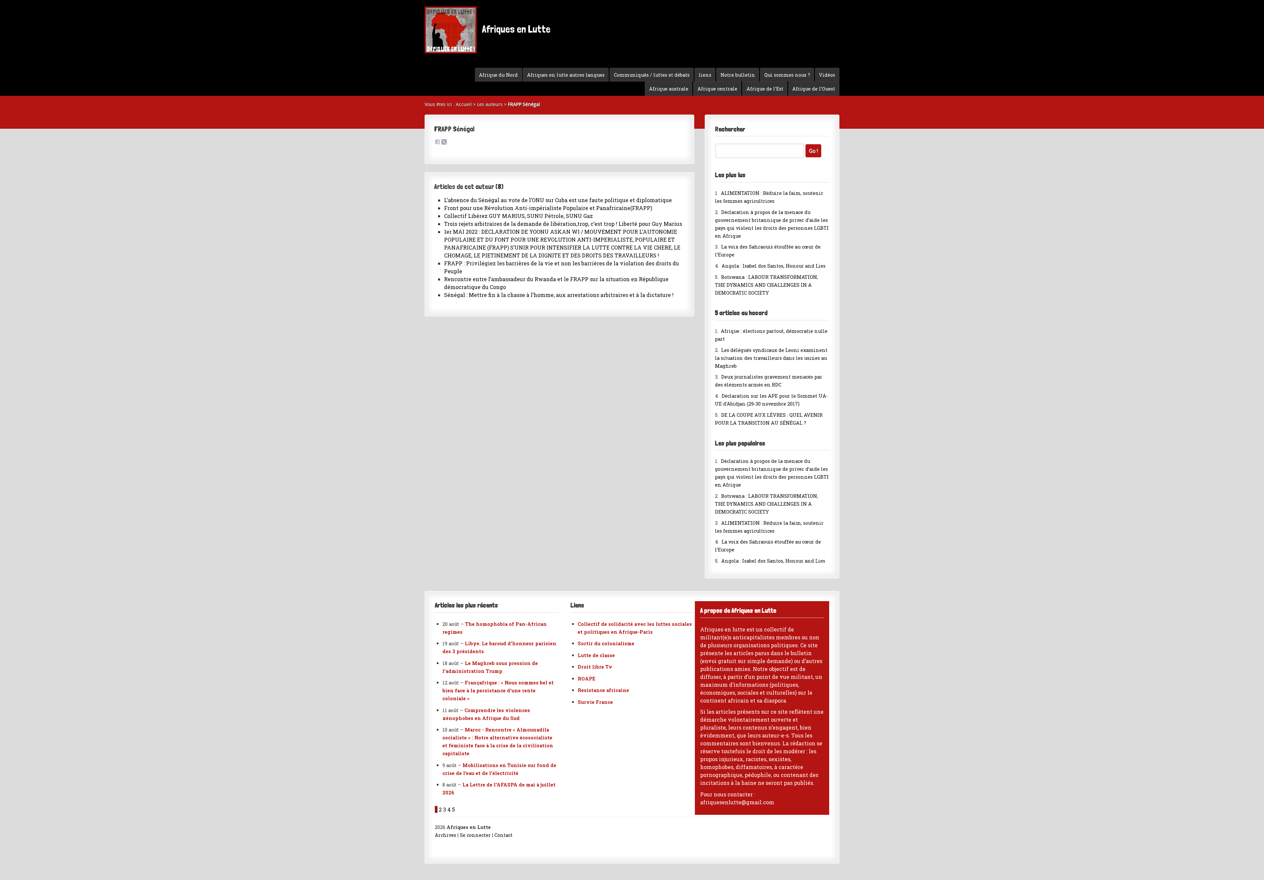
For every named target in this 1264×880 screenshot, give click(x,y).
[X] (444, 142)
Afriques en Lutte (515, 29)
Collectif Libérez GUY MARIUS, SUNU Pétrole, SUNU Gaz (518, 215)
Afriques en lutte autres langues (566, 75)
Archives (445, 835)
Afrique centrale (717, 89)
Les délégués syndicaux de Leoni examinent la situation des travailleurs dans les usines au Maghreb (771, 358)
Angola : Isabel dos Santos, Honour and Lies (774, 266)
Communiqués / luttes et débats (652, 75)
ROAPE (586, 679)
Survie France (595, 702)
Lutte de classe (596, 655)
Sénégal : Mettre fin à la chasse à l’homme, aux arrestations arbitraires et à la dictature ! (558, 294)
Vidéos (827, 75)
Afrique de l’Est (765, 89)
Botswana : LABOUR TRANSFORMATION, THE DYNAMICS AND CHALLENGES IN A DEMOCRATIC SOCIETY (766, 285)
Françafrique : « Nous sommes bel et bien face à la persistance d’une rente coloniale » (498, 691)
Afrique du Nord (498, 75)
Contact (503, 835)
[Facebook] (437, 142)
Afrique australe (668, 89)
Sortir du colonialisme (606, 643)
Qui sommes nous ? (787, 75)
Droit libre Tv (595, 667)
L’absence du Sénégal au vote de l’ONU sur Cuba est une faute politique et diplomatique (558, 200)
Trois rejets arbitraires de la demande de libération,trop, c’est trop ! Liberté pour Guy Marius (563, 223)
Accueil (464, 104)
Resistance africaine (603, 690)
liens (705, 75)
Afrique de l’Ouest (813, 89)
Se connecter (475, 835)
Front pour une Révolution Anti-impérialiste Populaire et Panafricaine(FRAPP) (548, 207)
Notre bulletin (738, 75)
